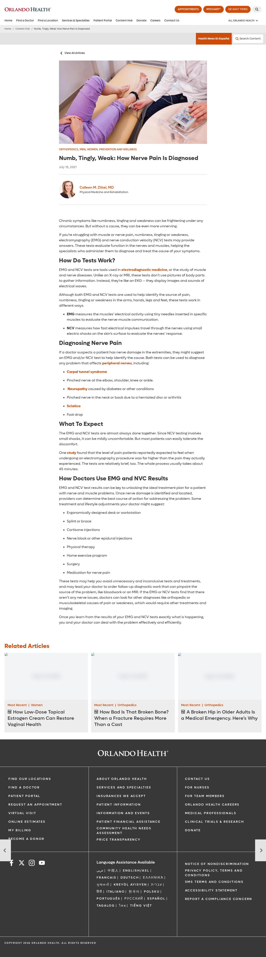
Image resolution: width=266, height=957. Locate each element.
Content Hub (124, 20)
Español (156, 898)
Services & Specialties (76, 20)
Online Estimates (27, 822)
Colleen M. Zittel (97, 187)
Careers (155, 20)
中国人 (113, 870)
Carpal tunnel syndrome (87, 372)
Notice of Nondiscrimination (217, 864)
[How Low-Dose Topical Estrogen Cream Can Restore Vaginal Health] (46, 676)
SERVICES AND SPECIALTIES (124, 787)
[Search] (257, 9)
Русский (134, 898)
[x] (21, 863)
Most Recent (17, 705)
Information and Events (123, 813)
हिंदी (99, 891)
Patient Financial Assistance (128, 822)
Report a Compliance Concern (218, 899)
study (71, 453)
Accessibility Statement (211, 890)
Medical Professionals (210, 813)
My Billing (19, 830)
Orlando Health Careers (212, 804)
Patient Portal (102, 20)
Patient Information (119, 804)
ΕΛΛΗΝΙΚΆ (153, 877)
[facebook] (11, 863)
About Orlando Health (122, 779)
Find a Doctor (25, 20)
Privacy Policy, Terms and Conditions (214, 872)
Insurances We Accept (121, 796)
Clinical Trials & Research (214, 822)
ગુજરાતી (103, 884)
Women (92, 149)
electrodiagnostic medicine (144, 270)
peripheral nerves (116, 363)
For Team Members (205, 796)
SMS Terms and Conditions (214, 882)
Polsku (152, 891)
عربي (100, 870)
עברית (156, 884)
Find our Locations (29, 779)
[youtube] (42, 863)
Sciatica (73, 406)
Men (82, 149)
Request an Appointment (35, 804)
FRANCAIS (106, 877)
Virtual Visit (22, 813)
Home (8, 20)
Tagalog (106, 905)
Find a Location (48, 20)
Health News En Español (213, 38)
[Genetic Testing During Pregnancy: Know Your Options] (5, 850)
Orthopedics (68, 149)
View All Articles (74, 53)
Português (108, 898)
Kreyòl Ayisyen (130, 884)
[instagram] (32, 863)
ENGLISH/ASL (136, 870)
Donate (141, 20)
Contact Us (171, 20)
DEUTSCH (130, 877)
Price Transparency (118, 839)
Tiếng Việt (141, 905)
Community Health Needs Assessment (124, 830)
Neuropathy (77, 389)
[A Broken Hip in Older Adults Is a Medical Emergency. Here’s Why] (220, 676)
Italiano (116, 891)
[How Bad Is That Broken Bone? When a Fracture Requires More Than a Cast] (133, 676)
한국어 (134, 891)
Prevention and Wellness (118, 149)
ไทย (122, 905)
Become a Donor (26, 839)
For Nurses (197, 787)
